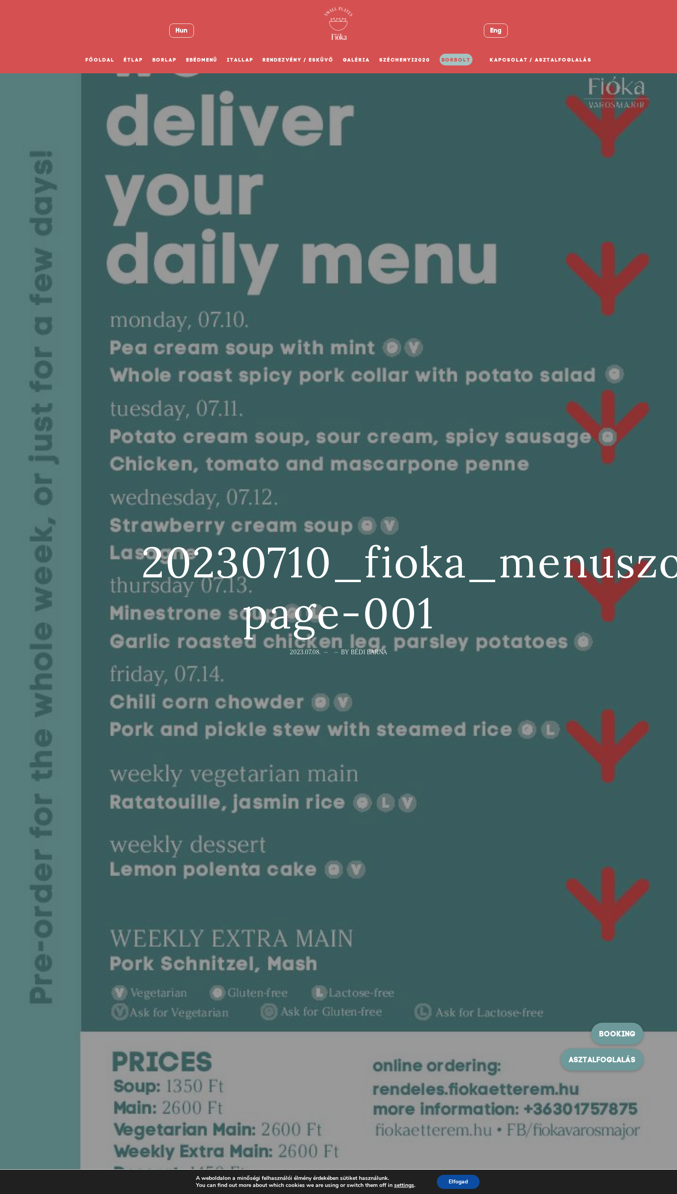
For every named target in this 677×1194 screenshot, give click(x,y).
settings (404, 1185)
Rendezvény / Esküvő (297, 60)
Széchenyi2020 (404, 60)
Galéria (356, 60)
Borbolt (456, 60)
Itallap (240, 60)
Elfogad (458, 1181)
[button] (602, 1060)
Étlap (133, 60)
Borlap (164, 60)
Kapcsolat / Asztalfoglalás (541, 60)
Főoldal (99, 60)
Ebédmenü (201, 60)
